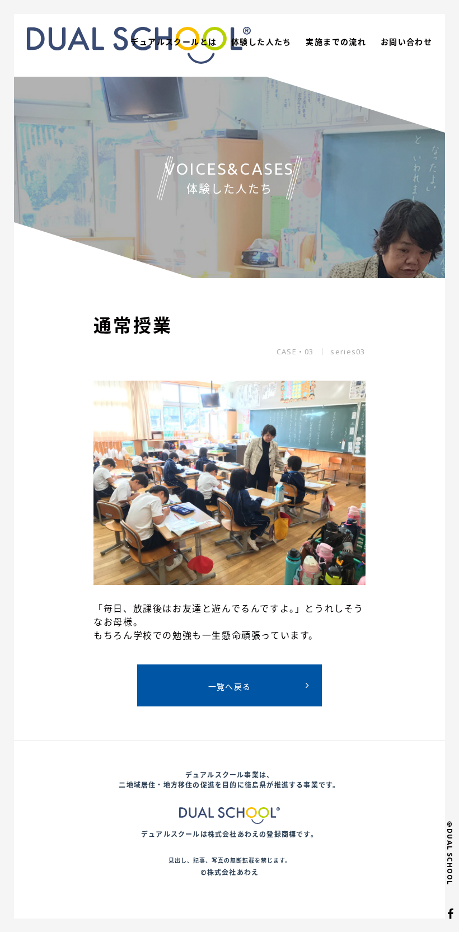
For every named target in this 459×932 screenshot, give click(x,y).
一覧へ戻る (229, 686)
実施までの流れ (336, 41)
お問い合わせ (406, 41)
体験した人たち (261, 41)
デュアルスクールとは (173, 41)
